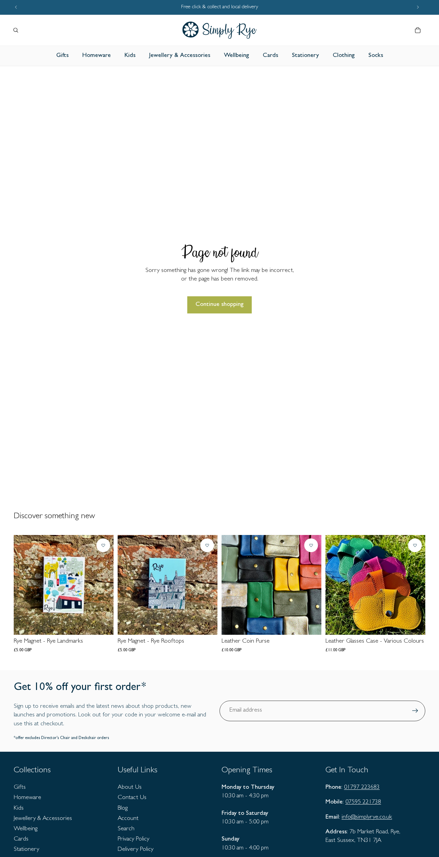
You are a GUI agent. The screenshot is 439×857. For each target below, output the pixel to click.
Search (126, 829)
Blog (123, 809)
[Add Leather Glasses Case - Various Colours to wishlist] (415, 545)
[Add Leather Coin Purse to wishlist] (311, 545)
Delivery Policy (135, 850)
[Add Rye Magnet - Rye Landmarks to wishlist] (103, 545)
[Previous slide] (335, 585)
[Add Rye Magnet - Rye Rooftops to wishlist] (207, 545)
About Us (130, 788)
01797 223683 (362, 788)
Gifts (20, 788)
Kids (19, 809)
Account (128, 819)
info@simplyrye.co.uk (367, 817)
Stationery (26, 850)
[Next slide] (415, 585)
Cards (21, 839)
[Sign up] (415, 711)
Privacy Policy (133, 839)
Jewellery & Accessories (43, 819)
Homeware (27, 798)
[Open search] (15, 30)
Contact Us (132, 798)
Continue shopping (219, 305)
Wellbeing (25, 829)
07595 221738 (363, 802)
